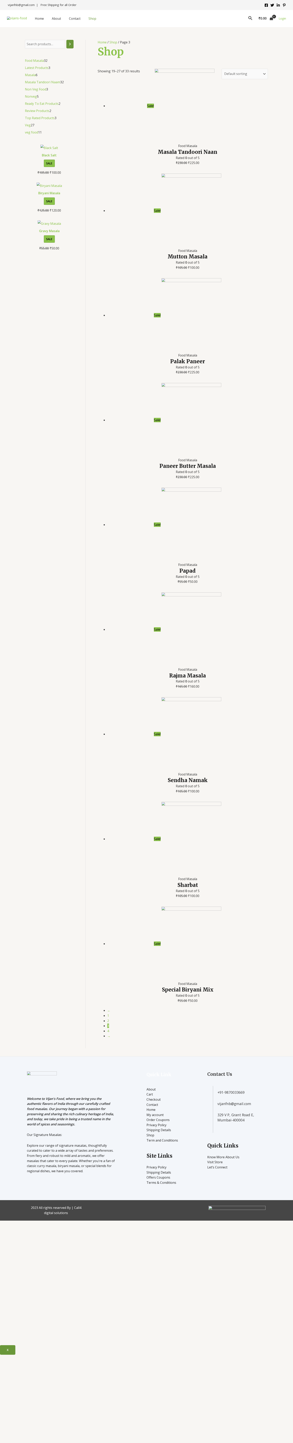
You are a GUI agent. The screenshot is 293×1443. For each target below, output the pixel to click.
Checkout (153, 1099)
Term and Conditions (162, 1140)
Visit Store (215, 1162)
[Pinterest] (284, 5)
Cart (149, 1094)
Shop (92, 18)
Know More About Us (223, 1157)
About (56, 18)
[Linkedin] (278, 5)
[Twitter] (272, 5)
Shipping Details (158, 1130)
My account (155, 1115)
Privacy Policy (156, 1125)
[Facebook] (266, 5)
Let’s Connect (217, 1167)
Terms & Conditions (161, 1182)
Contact (75, 18)
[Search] (70, 44)
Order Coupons (158, 1120)
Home (39, 18)
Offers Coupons (158, 1177)
